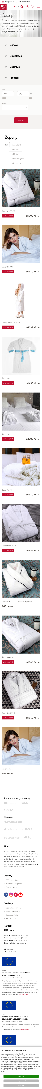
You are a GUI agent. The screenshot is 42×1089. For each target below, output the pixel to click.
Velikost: (4, 103)
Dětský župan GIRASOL (11, 322)
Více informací (23, 994)
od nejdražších (17, 163)
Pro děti (14, 77)
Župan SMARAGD (9, 545)
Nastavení (21, 1085)
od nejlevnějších (18, 158)
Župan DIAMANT (8, 712)
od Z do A (15, 153)
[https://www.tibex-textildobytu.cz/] (3, 7)
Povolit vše (21, 1076)
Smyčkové (15, 55)
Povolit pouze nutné (21, 1080)
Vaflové (13, 44)
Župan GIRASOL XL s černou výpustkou (17, 601)
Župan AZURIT (8, 768)
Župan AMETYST (8, 211)
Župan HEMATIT (8, 266)
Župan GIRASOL (8, 657)
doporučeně (16, 144)
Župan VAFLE (7, 489)
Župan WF (6, 378)
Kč (15, 6)
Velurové (14, 66)
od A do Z (15, 149)
